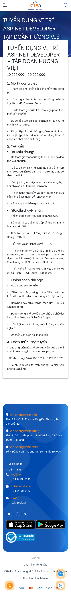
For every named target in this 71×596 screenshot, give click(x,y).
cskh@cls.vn (19, 502)
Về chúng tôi (16, 463)
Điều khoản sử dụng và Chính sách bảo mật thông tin (35, 571)
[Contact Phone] (9, 585)
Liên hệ (35, 557)
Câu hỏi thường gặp (35, 564)
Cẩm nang (15, 469)
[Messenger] (61, 574)
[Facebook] (17, 514)
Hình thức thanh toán (35, 578)
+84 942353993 (21, 479)
